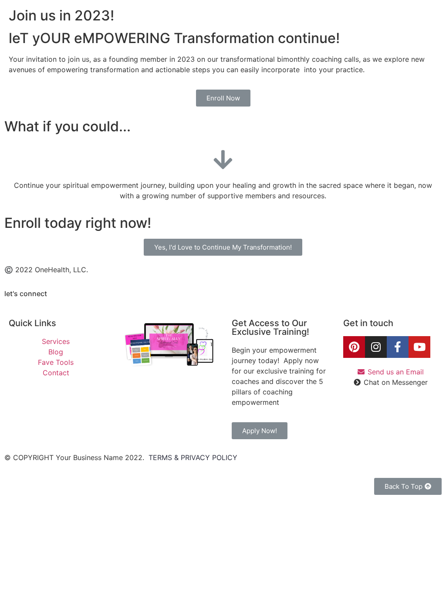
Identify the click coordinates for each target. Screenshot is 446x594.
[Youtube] (419, 347)
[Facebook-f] (398, 347)
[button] (223, 98)
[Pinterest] (354, 347)
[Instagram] (376, 347)
